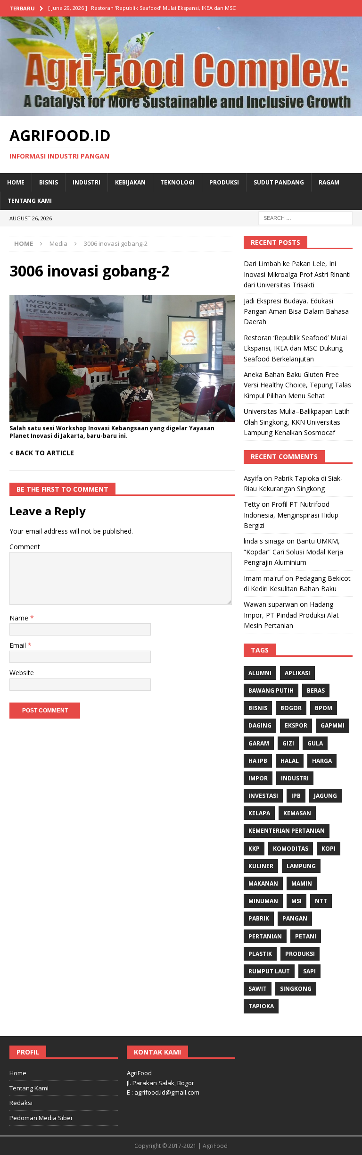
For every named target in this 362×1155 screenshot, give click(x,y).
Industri (86, 182)
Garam (258, 743)
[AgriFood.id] (181, 110)
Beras (316, 690)
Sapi (309, 971)
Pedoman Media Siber (41, 1117)
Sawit (257, 989)
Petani (305, 936)
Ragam (329, 182)
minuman (263, 901)
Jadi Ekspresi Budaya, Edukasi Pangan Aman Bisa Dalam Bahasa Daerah (296, 311)
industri (295, 778)
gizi (288, 743)
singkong (296, 989)
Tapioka (261, 1006)
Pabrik (258, 918)
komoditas (290, 849)
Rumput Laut (269, 971)
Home (16, 182)
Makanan (263, 883)
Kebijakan (130, 182)
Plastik (260, 954)
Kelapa (259, 813)
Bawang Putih (271, 690)
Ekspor (296, 725)
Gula (315, 743)
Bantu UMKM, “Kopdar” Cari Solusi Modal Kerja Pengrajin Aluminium (293, 551)
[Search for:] (305, 217)
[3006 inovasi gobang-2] (122, 416)
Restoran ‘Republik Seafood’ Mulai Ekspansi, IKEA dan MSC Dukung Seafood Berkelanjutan (295, 348)
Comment (24, 546)
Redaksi (21, 1102)
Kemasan (297, 813)
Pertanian (265, 936)
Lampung (301, 866)
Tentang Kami (30, 201)
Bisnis (48, 182)
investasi (263, 796)
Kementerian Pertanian (286, 831)
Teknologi (177, 182)
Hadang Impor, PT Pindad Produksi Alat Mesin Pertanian (291, 615)
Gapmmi (333, 725)
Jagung (325, 796)
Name (19, 617)
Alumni (260, 673)
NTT (321, 901)
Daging (260, 725)
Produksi (224, 182)
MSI (296, 901)
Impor (258, 778)
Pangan (294, 918)
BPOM (323, 708)
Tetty (252, 504)
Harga (322, 761)
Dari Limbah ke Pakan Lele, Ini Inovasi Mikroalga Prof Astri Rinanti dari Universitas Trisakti (297, 274)
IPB (296, 796)
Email (18, 645)
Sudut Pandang (279, 182)
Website (21, 672)
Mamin (301, 883)
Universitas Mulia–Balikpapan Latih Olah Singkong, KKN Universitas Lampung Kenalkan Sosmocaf (297, 422)
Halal (289, 761)
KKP (254, 849)
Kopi (328, 849)
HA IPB (257, 761)
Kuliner (260, 866)
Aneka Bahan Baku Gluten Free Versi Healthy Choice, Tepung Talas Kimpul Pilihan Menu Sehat (297, 385)
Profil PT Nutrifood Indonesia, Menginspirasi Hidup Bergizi (291, 515)
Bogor (291, 708)
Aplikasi (297, 673)
